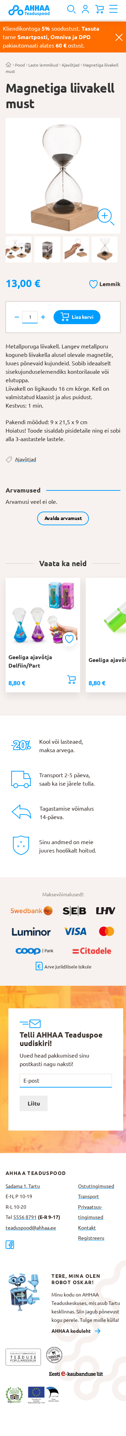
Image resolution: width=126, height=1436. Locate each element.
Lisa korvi (82, 317)
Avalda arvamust (63, 518)
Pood (20, 65)
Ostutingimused (96, 1186)
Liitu (34, 1103)
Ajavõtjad (70, 65)
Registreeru (91, 1238)
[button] (104, 283)
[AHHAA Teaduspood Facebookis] (39, 1244)
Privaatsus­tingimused (90, 1212)
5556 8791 (25, 1217)
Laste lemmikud (43, 65)
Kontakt (87, 1228)
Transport (88, 1196)
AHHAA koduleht (71, 1331)
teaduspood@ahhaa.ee (31, 1228)
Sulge (119, 37)
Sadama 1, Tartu (23, 1186)
